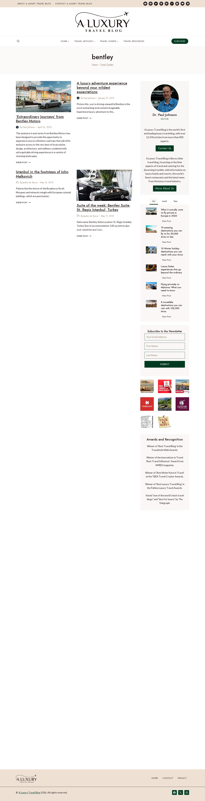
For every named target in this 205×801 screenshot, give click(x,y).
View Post (23, 162)
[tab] (153, 201)
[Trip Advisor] (172, 3)
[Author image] (17, 127)
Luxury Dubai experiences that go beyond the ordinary (171, 269)
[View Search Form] (18, 41)
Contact (168, 778)
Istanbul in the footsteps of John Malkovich (42, 174)
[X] (180, 792)
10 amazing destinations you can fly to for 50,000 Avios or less (171, 232)
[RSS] (188, 3)
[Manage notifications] (197, 794)
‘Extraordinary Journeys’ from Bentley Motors (40, 119)
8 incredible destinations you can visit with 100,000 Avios (171, 307)
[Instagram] (177, 3)
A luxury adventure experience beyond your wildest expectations (102, 87)
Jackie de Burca (30, 182)
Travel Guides (106, 64)
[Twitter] (156, 3)
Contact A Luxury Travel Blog (73, 3)
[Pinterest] (166, 3)
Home (94, 64)
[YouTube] (182, 3)
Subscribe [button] (179, 41)
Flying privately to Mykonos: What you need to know (171, 287)
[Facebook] (150, 3)
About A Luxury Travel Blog (34, 3)
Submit (164, 364)
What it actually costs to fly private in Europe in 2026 (172, 212)
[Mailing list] (145, 3)
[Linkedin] (161, 3)
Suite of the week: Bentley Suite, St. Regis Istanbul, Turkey (103, 207)
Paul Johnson (29, 127)
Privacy (182, 778)
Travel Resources (133, 41)
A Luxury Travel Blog (29, 792)
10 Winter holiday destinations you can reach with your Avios (172, 251)
